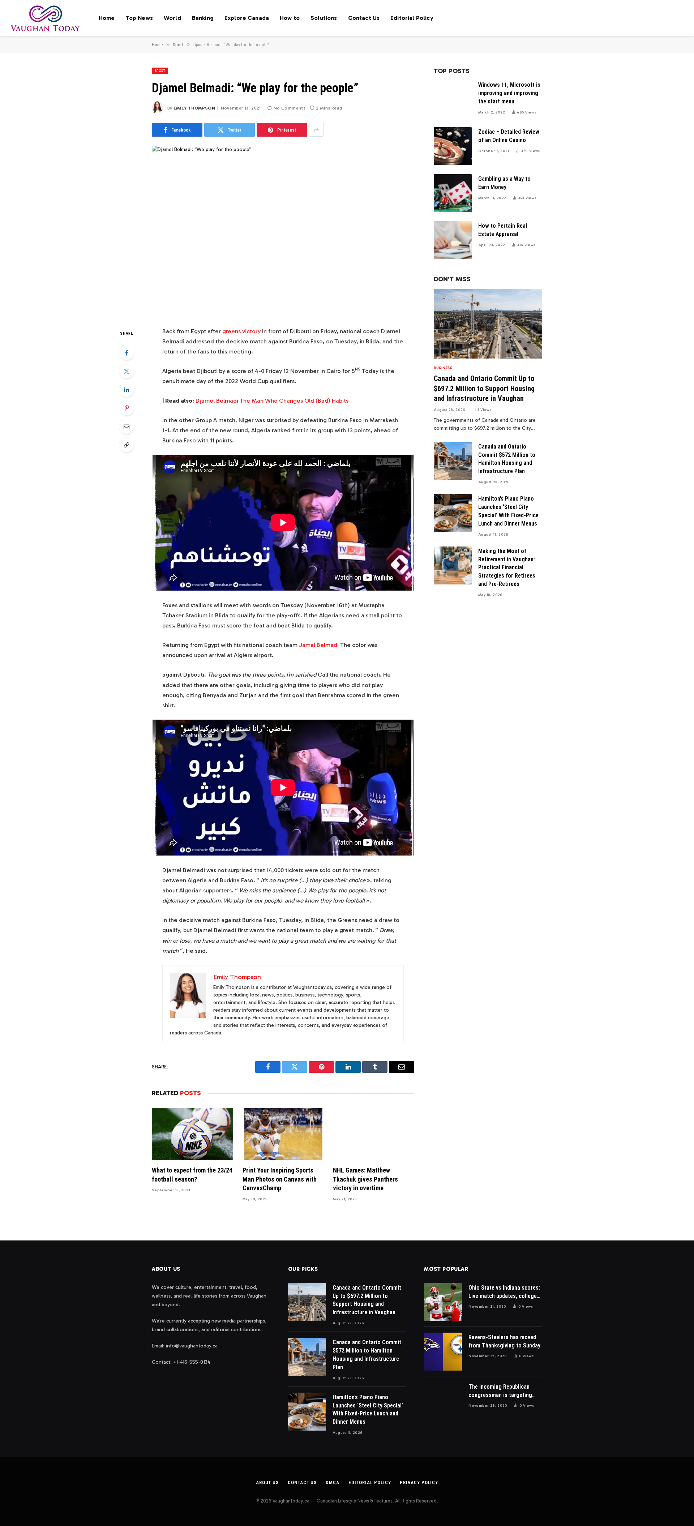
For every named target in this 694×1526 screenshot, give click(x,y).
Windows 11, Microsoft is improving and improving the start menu (509, 93)
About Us (267, 1482)
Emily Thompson (194, 108)
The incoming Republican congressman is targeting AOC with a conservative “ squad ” (500, 1391)
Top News (139, 17)
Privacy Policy (419, 1482)
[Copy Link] (126, 445)
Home (107, 17)
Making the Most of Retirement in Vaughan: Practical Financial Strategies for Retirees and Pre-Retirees (506, 568)
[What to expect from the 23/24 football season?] (192, 1134)
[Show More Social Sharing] (316, 130)
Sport (160, 71)
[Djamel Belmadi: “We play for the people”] (283, 231)
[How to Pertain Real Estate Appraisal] (453, 240)
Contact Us (364, 17)
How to (290, 17)
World (172, 17)
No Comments (289, 108)
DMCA (332, 1482)
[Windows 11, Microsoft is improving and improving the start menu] (453, 99)
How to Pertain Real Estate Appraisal (502, 229)
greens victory (241, 331)
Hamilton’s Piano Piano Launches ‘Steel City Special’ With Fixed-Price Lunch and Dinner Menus (508, 511)
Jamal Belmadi (319, 644)
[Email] (126, 426)
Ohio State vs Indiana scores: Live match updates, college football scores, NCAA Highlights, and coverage (504, 1292)
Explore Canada (246, 17)
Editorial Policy (411, 17)
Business (443, 368)
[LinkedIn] (126, 389)
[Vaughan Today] (46, 18)
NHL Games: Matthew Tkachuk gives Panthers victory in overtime (365, 1179)
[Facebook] (126, 353)
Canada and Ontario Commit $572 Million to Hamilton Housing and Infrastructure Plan (506, 459)
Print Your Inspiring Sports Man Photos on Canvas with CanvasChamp (280, 1179)
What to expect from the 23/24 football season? (192, 1174)
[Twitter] (126, 371)
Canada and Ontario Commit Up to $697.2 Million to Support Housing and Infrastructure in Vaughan (484, 388)
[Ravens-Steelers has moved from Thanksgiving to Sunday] (443, 1352)
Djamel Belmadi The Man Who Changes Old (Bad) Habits (272, 400)
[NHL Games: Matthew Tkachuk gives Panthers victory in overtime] (373, 1134)
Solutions (323, 17)
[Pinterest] (126, 408)
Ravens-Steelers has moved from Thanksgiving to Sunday (504, 1341)
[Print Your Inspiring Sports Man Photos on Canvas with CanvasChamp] (283, 1134)
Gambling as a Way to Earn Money (504, 182)
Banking (203, 17)
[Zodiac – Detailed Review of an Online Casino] (453, 146)
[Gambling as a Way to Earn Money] (453, 193)
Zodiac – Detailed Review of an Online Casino (508, 135)
